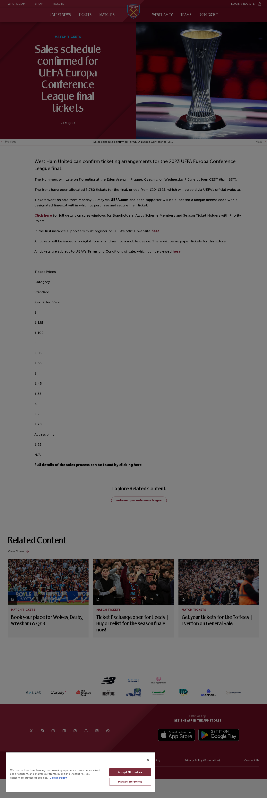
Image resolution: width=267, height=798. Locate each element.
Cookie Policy (58, 777)
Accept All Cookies (130, 772)
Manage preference (130, 781)
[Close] (147, 760)
